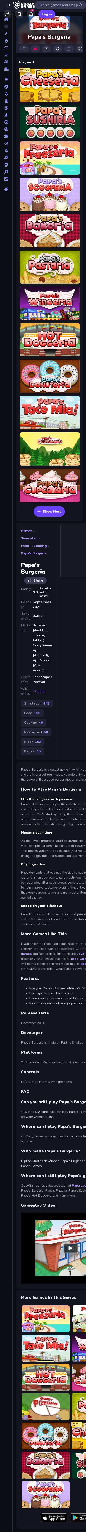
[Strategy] (6, 164)
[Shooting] (6, 143)
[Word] (6, 178)
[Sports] (6, 157)
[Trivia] (6, 171)
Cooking (40, 546)
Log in (47, 14)
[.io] (6, 129)
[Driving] (6, 122)
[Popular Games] (6, 40)
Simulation (29, 538)
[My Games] (19, 14)
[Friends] (7, 14)
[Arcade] (6, 93)
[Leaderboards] (6, 69)
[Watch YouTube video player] (70, 1248)
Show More (52, 511)
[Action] (6, 79)
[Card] (6, 108)
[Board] (6, 100)
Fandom (39, 691)
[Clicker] (6, 115)
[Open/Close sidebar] (8, 5)
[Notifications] (31, 14)
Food (25, 546)
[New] (6, 33)
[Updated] (6, 47)
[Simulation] (6, 150)
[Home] (6, 19)
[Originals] (6, 54)
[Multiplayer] (6, 61)
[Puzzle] (6, 136)
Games (26, 531)
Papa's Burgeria (33, 553)
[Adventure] (6, 86)
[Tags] (6, 189)
